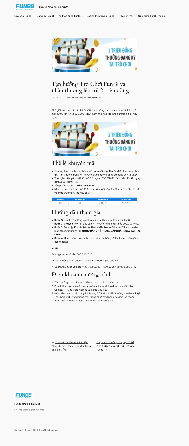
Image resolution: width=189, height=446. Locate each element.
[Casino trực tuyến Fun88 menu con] (115, 16)
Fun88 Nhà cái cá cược (53, 7)
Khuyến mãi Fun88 (92, 97)
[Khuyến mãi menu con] (134, 16)
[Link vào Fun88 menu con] (32, 16)
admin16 (74, 97)
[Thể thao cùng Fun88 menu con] (82, 16)
